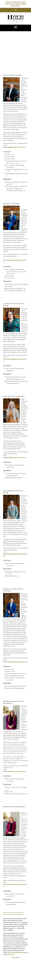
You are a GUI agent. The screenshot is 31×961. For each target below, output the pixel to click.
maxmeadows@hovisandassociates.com (15, 662)
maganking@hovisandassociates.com (14, 457)
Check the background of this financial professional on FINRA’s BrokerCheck (15, 4)
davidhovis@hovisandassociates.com (14, 147)
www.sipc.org (10, 954)
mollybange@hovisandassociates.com (14, 771)
